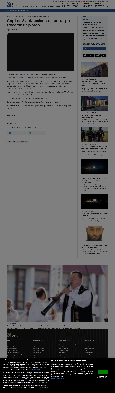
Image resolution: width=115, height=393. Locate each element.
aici (22, 382)
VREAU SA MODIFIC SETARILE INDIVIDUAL (102, 377)
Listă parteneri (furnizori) (58, 378)
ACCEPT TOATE (102, 372)
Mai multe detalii (35, 369)
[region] (57, 375)
